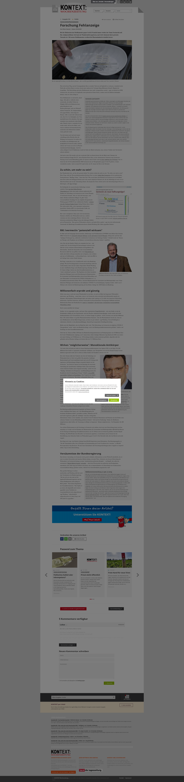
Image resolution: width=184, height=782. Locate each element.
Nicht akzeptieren (101, 400)
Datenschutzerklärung (83, 392)
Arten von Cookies (111, 395)
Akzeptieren (114, 400)
